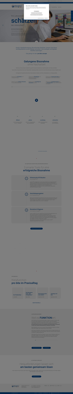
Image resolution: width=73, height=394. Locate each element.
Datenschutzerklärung (41, 18)
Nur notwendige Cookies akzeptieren (36, 14)
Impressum (46, 18)
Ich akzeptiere (36, 11)
